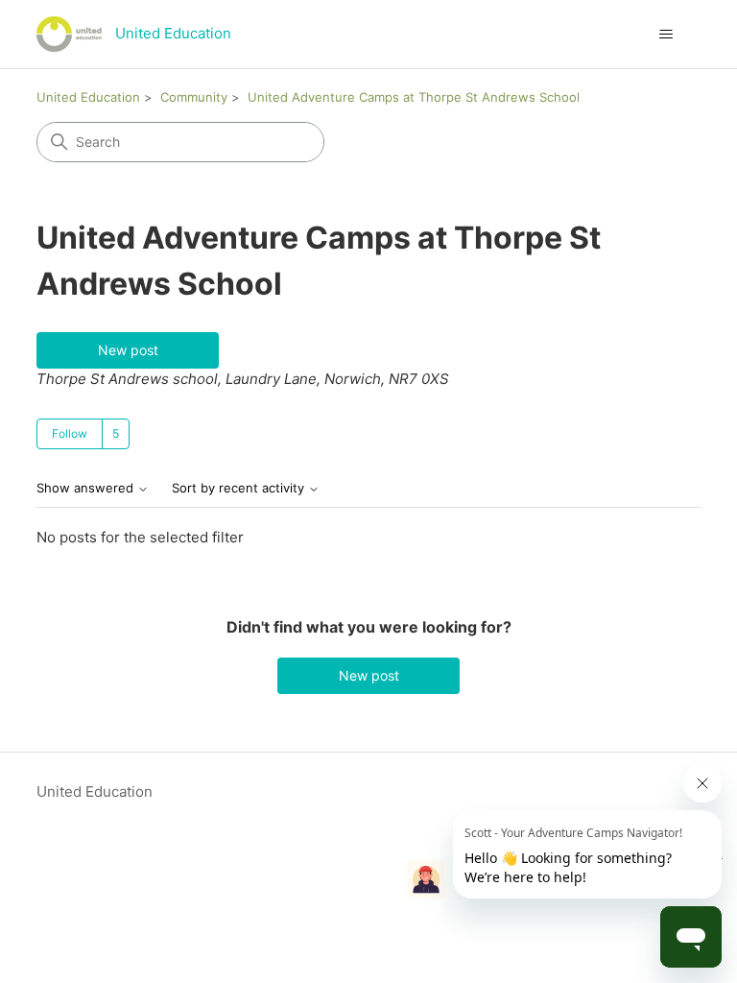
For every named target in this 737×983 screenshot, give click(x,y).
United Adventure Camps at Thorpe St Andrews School (414, 97)
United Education (88, 97)
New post (128, 350)
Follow (69, 433)
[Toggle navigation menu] (666, 34)
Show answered (86, 488)
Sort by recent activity (240, 488)
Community (193, 97)
